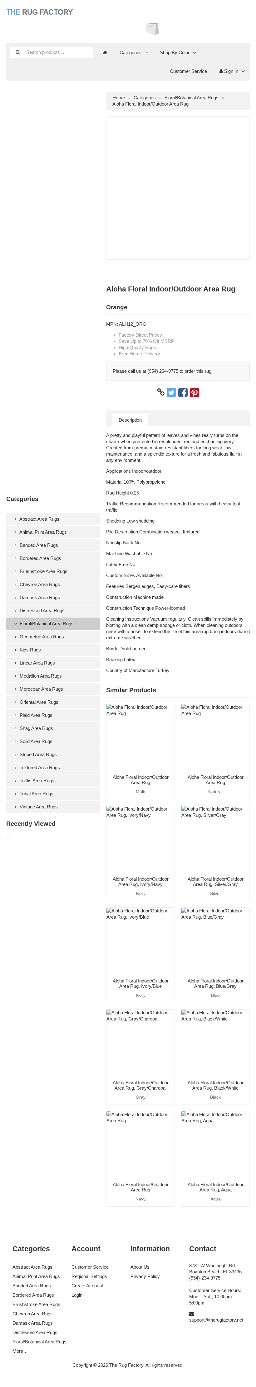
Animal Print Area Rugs (42, 532)
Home (118, 97)
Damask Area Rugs (39, 597)
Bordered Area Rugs (39, 558)
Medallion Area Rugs (40, 676)
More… (20, 1351)
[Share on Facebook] (183, 392)
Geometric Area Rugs (41, 636)
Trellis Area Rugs (36, 780)
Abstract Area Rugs (38, 519)
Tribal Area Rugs (35, 793)
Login (76, 1295)
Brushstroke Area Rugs (42, 571)
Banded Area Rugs (38, 545)
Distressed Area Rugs (41, 610)
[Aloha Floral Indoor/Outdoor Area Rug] (15, 840)
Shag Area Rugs (35, 728)
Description (130, 420)
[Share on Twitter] (171, 392)
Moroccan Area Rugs (40, 689)
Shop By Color (175, 52)
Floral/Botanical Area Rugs (46, 623)
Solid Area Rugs (35, 741)
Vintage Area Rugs (38, 806)
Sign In (230, 71)
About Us (140, 1267)
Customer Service (188, 71)
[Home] (104, 52)
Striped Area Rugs (37, 754)
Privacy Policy (145, 1276)
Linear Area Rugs (36, 662)
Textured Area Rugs (39, 767)
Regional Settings (89, 1276)
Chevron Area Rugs (39, 584)
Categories (131, 52)
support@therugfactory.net (216, 1320)
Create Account (87, 1285)
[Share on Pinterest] (194, 392)
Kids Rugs (29, 649)
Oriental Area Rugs (38, 702)
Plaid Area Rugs (35, 715)
